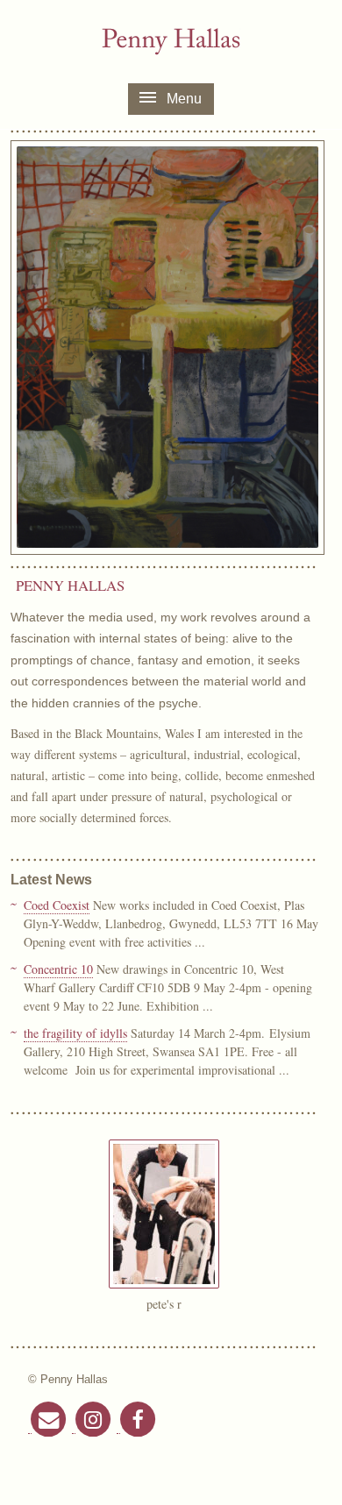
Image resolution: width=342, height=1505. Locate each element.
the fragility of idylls (75, 1033)
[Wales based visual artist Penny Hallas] (171, 41)
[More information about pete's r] (164, 1283)
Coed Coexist (56, 905)
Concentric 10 (58, 969)
